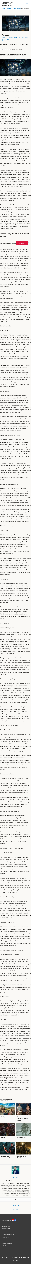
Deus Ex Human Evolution (21, 1157)
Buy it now (22, 243)
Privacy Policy (6, 1228)
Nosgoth (3, 1137)
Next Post (15, 1209)
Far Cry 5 (3, 1117)
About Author (6, 1237)
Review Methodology (8, 1235)
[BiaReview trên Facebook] (15, 1220)
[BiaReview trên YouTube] (13, 1220)
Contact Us (5, 1245)
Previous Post (15, 1205)
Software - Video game (14, 8)
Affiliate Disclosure (7, 1243)
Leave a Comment (7, 38)
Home (3, 8)
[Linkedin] (15, 1199)
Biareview (7, 2)
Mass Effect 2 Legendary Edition (6, 1157)
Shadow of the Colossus (21, 1138)
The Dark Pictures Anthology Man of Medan (22, 1118)
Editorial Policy (6, 1226)
